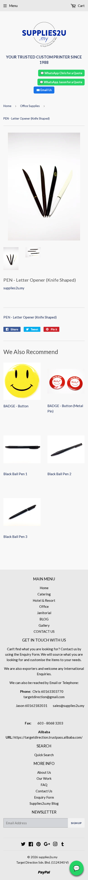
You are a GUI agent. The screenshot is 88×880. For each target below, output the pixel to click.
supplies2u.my (48, 857)
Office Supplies (30, 106)
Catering (44, 594)
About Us (44, 772)
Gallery (44, 625)
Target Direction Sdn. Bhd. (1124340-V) (42, 862)
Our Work (44, 778)
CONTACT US (44, 631)
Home (7, 106)
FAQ (44, 785)
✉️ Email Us (44, 90)
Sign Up (76, 823)
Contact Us (44, 791)
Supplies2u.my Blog (44, 803)
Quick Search (44, 755)
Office (44, 606)
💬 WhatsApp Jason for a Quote (61, 82)
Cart (81, 6)
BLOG (44, 619)
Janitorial (44, 613)
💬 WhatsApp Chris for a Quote (61, 73)
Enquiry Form (44, 797)
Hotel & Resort (44, 600)
